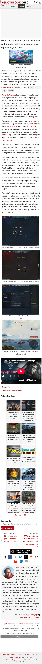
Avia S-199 (33, 124)
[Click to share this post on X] (26, 557)
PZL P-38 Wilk (12, 126)
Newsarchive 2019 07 (29, 626)
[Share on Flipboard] (16, 561)
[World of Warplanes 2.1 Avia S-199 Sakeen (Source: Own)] (20, 299)
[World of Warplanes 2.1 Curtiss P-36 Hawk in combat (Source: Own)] (21, 335)
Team (18, 654)
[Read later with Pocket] (36, 557)
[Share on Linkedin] (21, 561)
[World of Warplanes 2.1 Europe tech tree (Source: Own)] (20, 231)
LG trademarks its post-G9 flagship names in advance (11, 539)
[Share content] (5, 557)
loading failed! (5, 637)
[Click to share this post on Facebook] (10, 557)
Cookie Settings (15, 657)
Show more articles (21, 515)
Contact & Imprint (8, 654)
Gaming (30, 88)
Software (38, 88)
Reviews (13, 6)
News (22, 6)
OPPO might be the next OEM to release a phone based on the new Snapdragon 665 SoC (30, 541)
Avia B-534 (6, 135)
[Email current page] (26, 561)
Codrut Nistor (6, 87)
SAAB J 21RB (32, 126)
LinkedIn (36, 617)
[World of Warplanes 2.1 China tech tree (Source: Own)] (21, 265)
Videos (29, 6)
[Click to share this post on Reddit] (31, 557)
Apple (4, 90)
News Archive (18, 626)
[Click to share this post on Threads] (15, 557)
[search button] (34, 2)
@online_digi (33, 614)
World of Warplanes (9, 95)
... (39, 6)
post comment (8, 528)
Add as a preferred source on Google (23, 551)
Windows (11, 90)
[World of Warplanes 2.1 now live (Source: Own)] (21, 57)
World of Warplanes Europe (12, 390)
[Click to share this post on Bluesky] (20, 557)
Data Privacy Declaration (30, 654)
